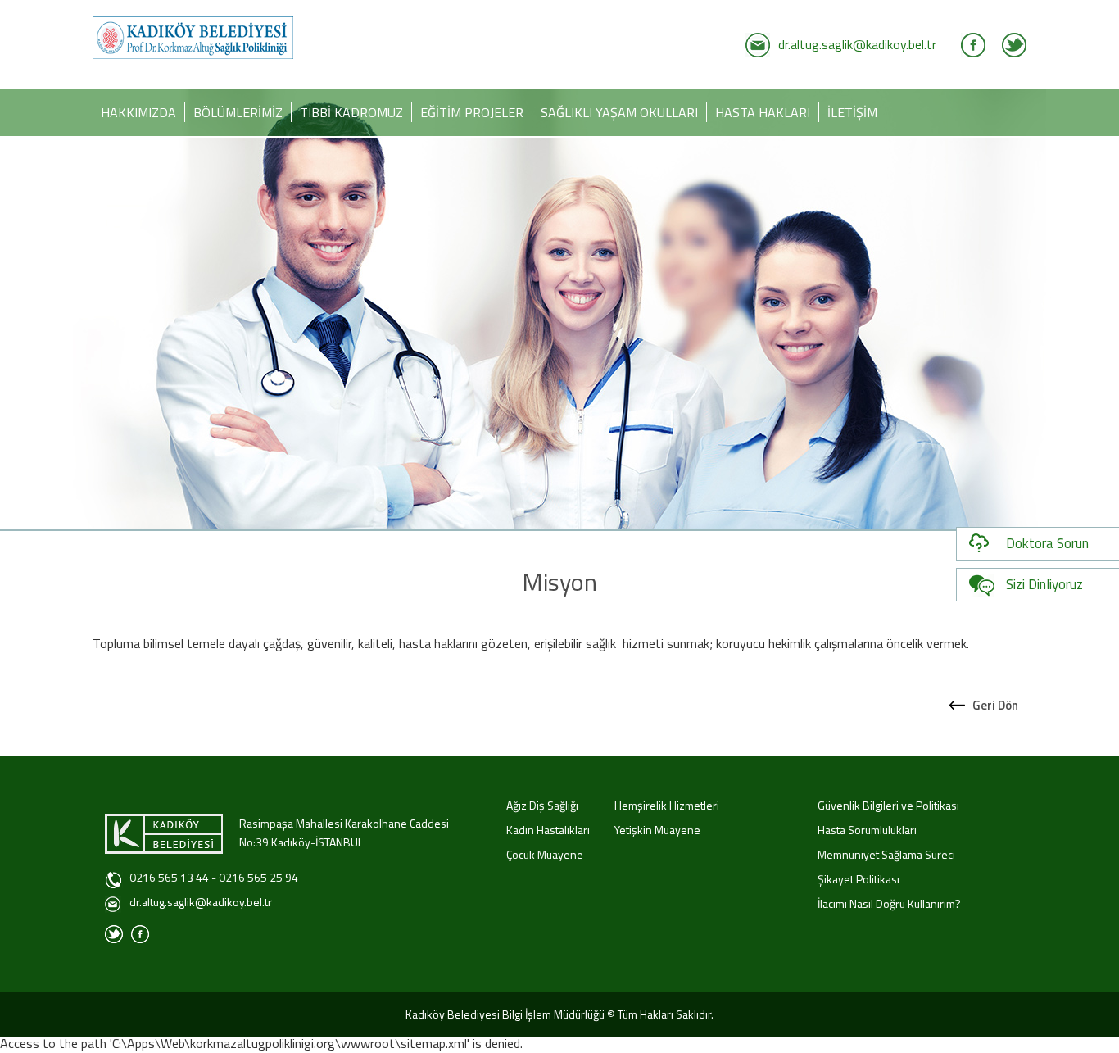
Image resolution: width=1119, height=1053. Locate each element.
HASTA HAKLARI (762, 112)
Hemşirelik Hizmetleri (666, 805)
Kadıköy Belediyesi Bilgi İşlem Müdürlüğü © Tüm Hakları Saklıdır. (559, 1014)
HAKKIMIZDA (138, 112)
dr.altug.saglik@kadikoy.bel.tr (857, 44)
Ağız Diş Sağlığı (542, 805)
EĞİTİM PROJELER (471, 112)
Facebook (973, 45)
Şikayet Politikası (858, 878)
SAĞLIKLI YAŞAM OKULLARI (619, 112)
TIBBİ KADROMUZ (351, 112)
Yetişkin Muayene (657, 829)
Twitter (1014, 45)
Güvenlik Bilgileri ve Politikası (888, 805)
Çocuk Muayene (544, 854)
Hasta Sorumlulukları (867, 829)
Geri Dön (995, 705)
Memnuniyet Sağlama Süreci (886, 854)
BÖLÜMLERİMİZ (238, 112)
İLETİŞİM (852, 112)
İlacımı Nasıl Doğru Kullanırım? (889, 903)
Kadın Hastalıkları (548, 829)
